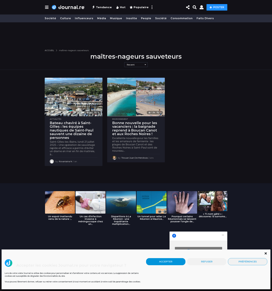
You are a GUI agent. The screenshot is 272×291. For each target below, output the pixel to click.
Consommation (182, 18)
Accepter (165, 261)
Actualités (55, 119)
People (146, 18)
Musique (116, 18)
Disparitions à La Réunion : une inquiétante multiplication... (121, 220)
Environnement (120, 119)
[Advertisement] (136, 34)
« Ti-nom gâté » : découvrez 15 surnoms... (213, 215)
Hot (123, 7)
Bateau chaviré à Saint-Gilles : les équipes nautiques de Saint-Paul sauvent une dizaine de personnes (72, 130)
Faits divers (205, 18)
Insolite (131, 18)
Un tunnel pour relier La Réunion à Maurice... (151, 217)
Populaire (141, 7)
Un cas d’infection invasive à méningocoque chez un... (90, 220)
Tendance (104, 7)
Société (50, 18)
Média (101, 18)
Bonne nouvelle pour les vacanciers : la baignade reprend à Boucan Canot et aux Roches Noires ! (134, 128)
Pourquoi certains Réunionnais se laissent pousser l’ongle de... (182, 219)
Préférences (247, 261)
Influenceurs (84, 18)
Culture (65, 18)
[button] (265, 253)
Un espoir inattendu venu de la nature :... (60, 217)
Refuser (206, 261)
